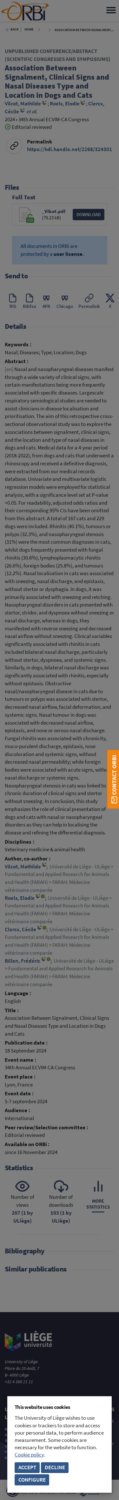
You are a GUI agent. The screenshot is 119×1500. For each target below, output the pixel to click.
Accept (27, 1467)
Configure (32, 1480)
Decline (55, 1467)
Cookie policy (29, 1454)
